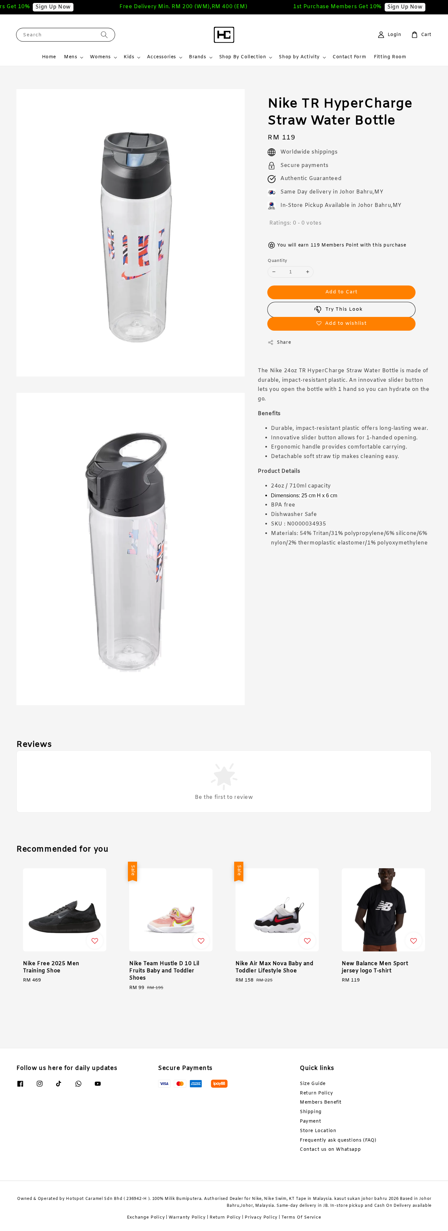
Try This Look (344, 309)
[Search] (104, 34)
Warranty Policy (187, 1217)
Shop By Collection (242, 57)
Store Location (318, 1131)
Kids (129, 57)
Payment (310, 1121)
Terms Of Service (301, 1217)
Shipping (311, 1112)
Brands (197, 57)
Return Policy (316, 1093)
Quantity (277, 261)
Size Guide (313, 1084)
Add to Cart (341, 292)
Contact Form (349, 57)
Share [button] (284, 343)
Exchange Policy (146, 1217)
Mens (70, 57)
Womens (100, 57)
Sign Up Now (39, 7)
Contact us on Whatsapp (330, 1150)
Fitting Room (390, 57)
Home (49, 57)
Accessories (161, 57)
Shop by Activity (299, 57)
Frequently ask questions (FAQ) (338, 1140)
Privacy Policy (261, 1217)
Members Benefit (321, 1102)
